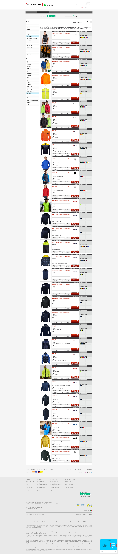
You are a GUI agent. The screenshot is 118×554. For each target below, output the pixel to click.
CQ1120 (76, 170)
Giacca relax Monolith (56, 226)
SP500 (77, 115)
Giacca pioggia (55, 59)
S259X (77, 198)
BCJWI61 (76, 184)
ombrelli (31, 531)
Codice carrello (89, 469)
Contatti (77, 12)
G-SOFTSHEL (75, 324)
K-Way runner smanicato (57, 87)
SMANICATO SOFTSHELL (73, 268)
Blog (51, 490)
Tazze (91, 529)
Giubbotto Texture (56, 338)
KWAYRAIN (76, 73)
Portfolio (66, 12)
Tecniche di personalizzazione (56, 484)
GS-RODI (76, 240)
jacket (56, 21)
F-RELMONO (76, 212)
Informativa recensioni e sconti (71, 488)
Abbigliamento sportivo (49, 21)
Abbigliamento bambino (42, 484)
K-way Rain (54, 73)
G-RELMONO (75, 226)
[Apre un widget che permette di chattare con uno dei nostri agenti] (109, 546)
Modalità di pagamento (54, 485)
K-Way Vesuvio (55, 142)
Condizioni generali (41, 469)
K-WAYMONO (75, 310)
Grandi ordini (28, 485)
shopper (38, 531)
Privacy (47, 469)
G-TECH (76, 393)
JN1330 (77, 421)
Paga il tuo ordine (69, 484)
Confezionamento (29, 487)
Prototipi (28, 484)
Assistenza (33, 469)
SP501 (77, 101)
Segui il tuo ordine (80, 469)
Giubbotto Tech (55, 393)
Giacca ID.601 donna (56, 184)
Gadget (38, 490)
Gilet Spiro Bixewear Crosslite (58, 198)
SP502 (77, 31)
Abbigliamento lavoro (41, 487)
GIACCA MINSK (55, 170)
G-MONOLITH (75, 296)
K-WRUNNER (75, 87)
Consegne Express (29, 488)
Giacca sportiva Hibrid (56, 421)
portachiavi (28, 531)
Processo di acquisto (54, 487)
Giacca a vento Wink (56, 101)
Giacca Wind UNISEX (56, 115)
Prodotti (43, 12)
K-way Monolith (55, 310)
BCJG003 (76, 45)
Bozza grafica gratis (30, 481)
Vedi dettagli (83, 31)
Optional (28, 490)
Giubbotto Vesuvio (56, 254)
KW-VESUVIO (75, 142)
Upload (74, 469)
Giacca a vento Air (56, 156)
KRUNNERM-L (75, 128)
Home (31, 12)
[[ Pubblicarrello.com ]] (34, 5)
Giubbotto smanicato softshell (58, 268)
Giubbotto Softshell (56, 324)
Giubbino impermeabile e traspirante (59, 449)
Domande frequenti (69, 481)
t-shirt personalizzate (56, 525)
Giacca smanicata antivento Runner (59, 31)
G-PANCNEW (75, 407)
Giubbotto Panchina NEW (57, 407)
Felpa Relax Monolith (56, 212)
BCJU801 (76, 156)
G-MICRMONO (75, 282)
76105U (76, 59)
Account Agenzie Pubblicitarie (80, 514)
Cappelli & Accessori (41, 488)
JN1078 (77, 435)
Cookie (51, 469)
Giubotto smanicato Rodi (57, 240)
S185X (77, 365)
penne (35, 531)
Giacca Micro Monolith (56, 282)
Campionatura (29, 483)
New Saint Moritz (74, 449)
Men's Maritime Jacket (56, 435)
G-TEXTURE (76, 338)
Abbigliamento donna (41, 483)
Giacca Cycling (55, 365)
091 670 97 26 (50, 5)
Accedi (91, 514)
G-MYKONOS (75, 379)
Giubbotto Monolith (56, 296)
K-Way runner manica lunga (58, 128)
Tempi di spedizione (54, 483)
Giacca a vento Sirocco (56, 45)
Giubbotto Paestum (56, 352)
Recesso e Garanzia (54, 481)
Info (54, 12)
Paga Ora (69, 469)
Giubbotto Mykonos (56, 379)
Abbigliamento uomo (41, 481)
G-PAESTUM (75, 352)
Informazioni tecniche (54, 488)
